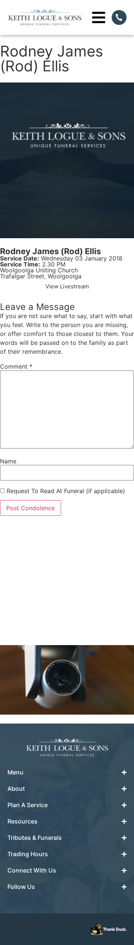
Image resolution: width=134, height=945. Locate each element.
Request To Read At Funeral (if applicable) (65, 491)
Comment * (16, 366)
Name (8, 461)
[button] (67, 286)
